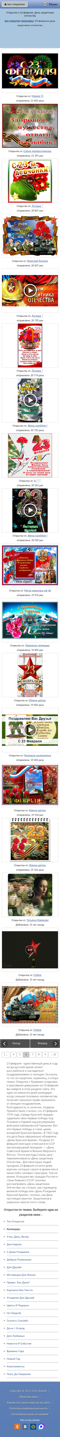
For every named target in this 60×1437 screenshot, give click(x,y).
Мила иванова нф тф (37, 590)
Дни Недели (14, 1244)
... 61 (53, 1054)
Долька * (37, 206)
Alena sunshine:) (37, 425)
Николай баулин (37, 261)
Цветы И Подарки (18, 1305)
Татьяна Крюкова (37, 920)
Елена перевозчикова (37, 151)
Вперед (42, 1043)
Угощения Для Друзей (20, 1297)
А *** (37, 481)
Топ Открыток (15, 1221)
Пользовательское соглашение (30, 1414)
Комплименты (15, 1366)
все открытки (14, 4)
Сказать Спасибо (17, 1320)
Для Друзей (14, 1267)
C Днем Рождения (18, 1252)
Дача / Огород (16, 1328)
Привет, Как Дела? (18, 1282)
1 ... (6, 1054)
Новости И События (19, 1343)
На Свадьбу (14, 1313)
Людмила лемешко (37, 645)
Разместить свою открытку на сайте (28, 1402)
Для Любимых (16, 1335)
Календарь (27, 20)
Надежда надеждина (37, 755)
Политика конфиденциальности (28, 1408)
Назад (16, 1043)
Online (37, 975)
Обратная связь (28, 1397)
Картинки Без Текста (20, 1290)
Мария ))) (37, 96)
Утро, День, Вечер (18, 1236)
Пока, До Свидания (19, 1374)
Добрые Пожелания (19, 1259)
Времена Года (15, 1351)
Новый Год (13, 1358)
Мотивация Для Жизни (21, 1274)
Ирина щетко (37, 700)
